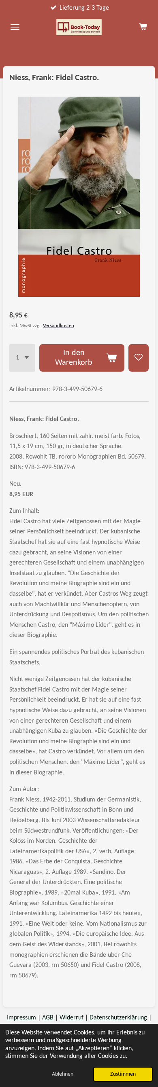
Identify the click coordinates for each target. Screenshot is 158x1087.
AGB (47, 1018)
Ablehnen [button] (62, 1074)
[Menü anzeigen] (15, 27)
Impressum (21, 1018)
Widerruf (71, 1018)
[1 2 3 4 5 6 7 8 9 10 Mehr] (22, 358)
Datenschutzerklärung (118, 1018)
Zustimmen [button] (123, 1074)
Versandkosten (58, 325)
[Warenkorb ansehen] (143, 27)
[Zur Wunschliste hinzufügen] (138, 358)
